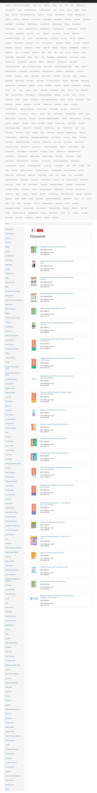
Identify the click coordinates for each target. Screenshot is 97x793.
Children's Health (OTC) (12, 66)
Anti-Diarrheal (76, 85)
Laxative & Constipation (45, 95)
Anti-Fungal (87, 118)
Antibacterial (37, 128)
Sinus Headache (35, 71)
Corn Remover (36, 147)
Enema (18, 99)
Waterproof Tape (72, 133)
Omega (7, 213)
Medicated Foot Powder (23, 142)
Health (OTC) (9, 486)
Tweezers (47, 5)
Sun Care (64, 38)
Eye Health (59, 203)
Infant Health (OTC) (22, 161)
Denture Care (9, 175)
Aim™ (38, 43)
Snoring (30, 199)
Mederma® (18, 48)
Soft (24, 184)
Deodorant (34, 114)
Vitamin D (47, 217)
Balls (60, 5)
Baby (42, 57)
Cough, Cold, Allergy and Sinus (31, 66)
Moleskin (62, 147)
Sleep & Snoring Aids (67, 194)
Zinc (69, 213)
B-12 (13, 203)
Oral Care (14, 170)
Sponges (76, 52)
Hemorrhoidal (54, 90)
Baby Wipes (73, 62)
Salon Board (9, 24)
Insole (83, 147)
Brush (51, 175)
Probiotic (43, 213)
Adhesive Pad (27, 128)
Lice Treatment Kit (10, 166)
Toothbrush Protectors (12, 189)
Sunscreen (81, 38)
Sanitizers (8, 43)
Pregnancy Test (75, 109)
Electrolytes (50, 57)
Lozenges (81, 166)
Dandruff (8, 19)
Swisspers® (8, 52)
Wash (49, 114)
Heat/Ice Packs (24, 137)
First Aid (80, 114)
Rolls (72, 5)
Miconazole (36, 142)
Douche (42, 114)
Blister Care (75, 33)
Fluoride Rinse (78, 175)
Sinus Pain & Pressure (53, 81)
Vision (7, 203)
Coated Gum (47, 166)
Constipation (9, 99)
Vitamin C (38, 217)
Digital (79, 156)
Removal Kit (9, 104)
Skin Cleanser (56, 33)
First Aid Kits (22, 118)
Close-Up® (59, 43)
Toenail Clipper (20, 24)
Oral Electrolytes (62, 57)
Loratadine (59, 71)
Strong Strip (50, 133)
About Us (8, 5)
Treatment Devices (11, 137)
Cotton (54, 5)
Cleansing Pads (10, 10)
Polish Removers (32, 24)
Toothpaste (69, 184)
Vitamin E (55, 217)
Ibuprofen (25, 194)
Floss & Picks (42, 175)
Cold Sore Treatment (26, 170)
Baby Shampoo (62, 62)
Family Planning (42, 109)
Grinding (81, 170)
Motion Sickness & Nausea (49, 99)
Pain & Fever (48, 66)
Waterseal (82, 133)
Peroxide (50, 123)
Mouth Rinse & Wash (11, 180)
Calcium (76, 199)
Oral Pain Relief (45, 180)
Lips (23, 38)
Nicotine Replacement (34, 166)
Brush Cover (9, 184)
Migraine (65, 81)
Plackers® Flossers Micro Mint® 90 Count (52, 581)
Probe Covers (9, 161)
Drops (89, 99)
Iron (83, 199)
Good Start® (29, 43)
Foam (76, 128)
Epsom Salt (30, 33)
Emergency (64, 109)
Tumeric (62, 213)
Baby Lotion (32, 62)
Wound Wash (71, 123)
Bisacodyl (57, 95)
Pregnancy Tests (70, 114)
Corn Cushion (25, 147)
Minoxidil (70, 15)
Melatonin (75, 208)
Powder (83, 57)
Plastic (28, 133)
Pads (55, 52)
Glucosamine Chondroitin (13, 208)
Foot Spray (43, 151)
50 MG (24, 199)
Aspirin (18, 194)
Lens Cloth (37, 104)
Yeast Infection (58, 114)
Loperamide (86, 85)
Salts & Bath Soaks (41, 38)
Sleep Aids (8, 199)
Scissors (49, 15)
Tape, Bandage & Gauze (12, 128)
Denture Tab (31, 175)
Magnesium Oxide (54, 208)
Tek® (16, 52)
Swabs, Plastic (21, 57)
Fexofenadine (23, 71)
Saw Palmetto (53, 213)
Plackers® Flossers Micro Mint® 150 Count (53, 439)
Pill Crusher (59, 156)
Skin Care (83, 29)
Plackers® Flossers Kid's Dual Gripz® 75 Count (54, 424)
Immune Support (41, 208)
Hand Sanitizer (18, 43)
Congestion (18, 76)
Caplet (21, 90)
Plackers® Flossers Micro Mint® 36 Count (52, 308)
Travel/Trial (43, 184)
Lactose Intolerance (17, 95)
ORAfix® (38, 48)
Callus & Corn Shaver (11, 147)
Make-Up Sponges (44, 10)
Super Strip (60, 133)
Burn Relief (25, 123)
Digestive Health (10, 85)
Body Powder (20, 33)
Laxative (25, 99)
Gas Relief (48, 85)
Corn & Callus (68, 142)
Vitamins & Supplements (53, 199)
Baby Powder (51, 62)
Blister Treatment (10, 118)
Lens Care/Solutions (11, 109)
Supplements (67, 199)
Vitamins (75, 213)
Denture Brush (20, 175)
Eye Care (18, 104)
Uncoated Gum (58, 166)
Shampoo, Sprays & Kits (60, 161)
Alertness (79, 194)
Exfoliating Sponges (30, 10)
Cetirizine (84, 66)
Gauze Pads (9, 133)
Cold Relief (8, 76)
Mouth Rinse (24, 180)
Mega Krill (66, 208)
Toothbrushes (84, 180)
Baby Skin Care (10, 62)
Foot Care (67, 137)
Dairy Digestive (30, 95)
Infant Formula (74, 57)
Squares (69, 10)
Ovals (55, 10)
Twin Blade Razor (45, 29)
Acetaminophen (59, 189)
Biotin (19, 203)
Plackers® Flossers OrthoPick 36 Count (52, 553)
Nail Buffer (77, 19)
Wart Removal (61, 151)
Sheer (42, 133)
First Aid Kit (32, 118)
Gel (63, 180)
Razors (20, 29)
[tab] (14, 229)
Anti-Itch (7, 123)
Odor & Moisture (22, 151)
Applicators (35, 52)
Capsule (28, 90)
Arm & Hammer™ (48, 43)
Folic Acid (75, 203)
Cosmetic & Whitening (42, 170)
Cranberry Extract (47, 203)
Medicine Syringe (47, 156)
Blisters (74, 137)
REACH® (55, 48)
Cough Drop (9, 81)
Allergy (77, 66)
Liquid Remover (45, 24)
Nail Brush (68, 19)
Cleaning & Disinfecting (27, 109)
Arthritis (34, 189)
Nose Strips (40, 81)
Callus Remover (79, 142)
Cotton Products (10, 358)
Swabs (20, 10)
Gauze (83, 128)
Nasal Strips (39, 199)
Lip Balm (30, 38)
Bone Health (27, 203)
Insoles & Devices (73, 147)
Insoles (52, 151)
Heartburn (32, 85)
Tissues (84, 10)
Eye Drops (58, 104)
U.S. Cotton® (25, 52)
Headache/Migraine (45, 189)
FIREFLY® (86, 43)
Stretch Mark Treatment (12, 38)
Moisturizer (46, 33)
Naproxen (34, 194)
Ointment (70, 90)
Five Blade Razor (72, 29)
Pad (77, 90)
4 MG (74, 166)
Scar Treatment (56, 137)
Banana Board (36, 19)
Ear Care (70, 99)
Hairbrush (41, 15)
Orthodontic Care (72, 180)
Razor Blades (76, 24)
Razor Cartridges (10, 29)
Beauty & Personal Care (12, 291)
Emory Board (58, 19)
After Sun (72, 38)
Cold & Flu (80, 71)
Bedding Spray (75, 161)
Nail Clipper (86, 19)
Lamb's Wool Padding (50, 147)
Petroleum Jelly (60, 123)
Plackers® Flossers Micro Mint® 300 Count (53, 247)
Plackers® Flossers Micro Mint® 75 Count (52, 522)
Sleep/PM (43, 194)
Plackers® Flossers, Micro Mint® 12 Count (53, 410)
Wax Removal (80, 99)
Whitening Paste (80, 184)
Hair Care (15, 15)
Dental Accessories (70, 170)
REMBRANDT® (74, 48)
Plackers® (64, 48)
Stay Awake (88, 194)
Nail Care (16, 19)
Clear (58, 128)
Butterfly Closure (49, 128)
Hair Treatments (60, 15)
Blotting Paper (80, 5)
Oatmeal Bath (54, 38)
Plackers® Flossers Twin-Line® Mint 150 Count (54, 453)
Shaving (67, 24)
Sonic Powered (33, 184)
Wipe (6, 95)
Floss (57, 175)
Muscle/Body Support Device (40, 137)
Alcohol (64, 118)
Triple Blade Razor (58, 29)
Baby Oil (41, 62)
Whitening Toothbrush (56, 184)
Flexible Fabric (67, 128)
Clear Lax (82, 95)
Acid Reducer (22, 85)
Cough (26, 76)
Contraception (53, 109)
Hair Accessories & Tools (28, 15)
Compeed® (8, 48)
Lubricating (74, 104)
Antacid (40, 85)
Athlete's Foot (47, 142)
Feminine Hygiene (10, 114)
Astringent (16, 123)
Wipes (7, 15)
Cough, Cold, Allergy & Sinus (63, 66)
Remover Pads (57, 24)
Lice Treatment (46, 161)
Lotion (38, 33)
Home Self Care (10, 156)
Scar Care (67, 33)
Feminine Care (23, 114)
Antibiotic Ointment (75, 118)
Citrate (74, 95)
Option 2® (46, 48)
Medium (18, 184)
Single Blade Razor (31, 29)
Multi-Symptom (69, 71)
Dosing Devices (22, 156)
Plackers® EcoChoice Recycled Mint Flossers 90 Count (56, 293)
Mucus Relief (35, 76)
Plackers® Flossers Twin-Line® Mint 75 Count (54, 567)
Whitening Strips (56, 170)
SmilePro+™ (85, 48)
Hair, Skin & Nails (28, 208)
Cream (63, 90)
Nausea (7, 90)
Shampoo (22, 166)
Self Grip (35, 133)
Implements (25, 19)
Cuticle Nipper (47, 19)
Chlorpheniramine (48, 71)
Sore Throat (66, 76)
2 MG (68, 166)
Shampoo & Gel (80, 15)
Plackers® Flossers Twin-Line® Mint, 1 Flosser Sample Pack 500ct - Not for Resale (56, 597)
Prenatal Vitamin (33, 213)
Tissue (30, 57)
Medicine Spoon (35, 156)
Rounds (61, 10)
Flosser (63, 175)
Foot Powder (9, 142)
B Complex (84, 213)
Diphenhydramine (10, 71)
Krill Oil (89, 199)
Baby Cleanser (22, 62)
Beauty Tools (37, 5)
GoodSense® (29, 48)
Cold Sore (56, 180)
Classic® (68, 43)
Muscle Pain (9, 194)
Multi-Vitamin (29, 217)
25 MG (17, 199)
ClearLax (8, 322)
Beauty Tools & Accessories (22, 5)
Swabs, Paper (9, 57)
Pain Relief (57, 76)
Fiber (14, 90)
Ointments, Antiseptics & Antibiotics (48, 118)
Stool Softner (34, 99)
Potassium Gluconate (19, 213)
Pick (70, 175)
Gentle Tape (19, 133)
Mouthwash (34, 180)
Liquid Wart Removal (74, 151)
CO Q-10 (36, 203)
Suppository (84, 90)
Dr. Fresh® (76, 43)
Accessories (27, 104)
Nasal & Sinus (20, 81)
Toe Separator (9, 151)
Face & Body (9, 33)
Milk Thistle (84, 208)
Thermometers (69, 156)
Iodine (33, 123)
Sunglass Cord (47, 104)
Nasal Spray (30, 81)
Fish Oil (67, 203)
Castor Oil (66, 95)
